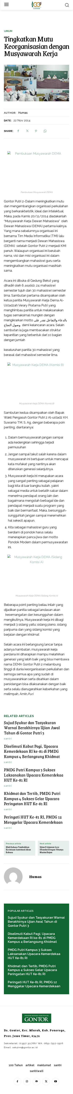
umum (8, 31)
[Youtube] (55, 1081)
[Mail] (36, 1081)
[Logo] (36, 5)
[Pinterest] (36, 131)
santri (8, 738)
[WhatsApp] (45, 131)
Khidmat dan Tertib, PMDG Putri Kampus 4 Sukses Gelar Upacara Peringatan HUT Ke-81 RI (32, 798)
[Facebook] (18, 131)
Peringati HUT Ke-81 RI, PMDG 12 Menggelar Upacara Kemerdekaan (33, 819)
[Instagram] (27, 1081)
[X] (27, 131)
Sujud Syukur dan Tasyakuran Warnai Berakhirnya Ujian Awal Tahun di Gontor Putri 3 (32, 727)
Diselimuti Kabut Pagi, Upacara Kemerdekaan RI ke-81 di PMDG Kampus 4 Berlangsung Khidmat (32, 751)
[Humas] (15, 876)
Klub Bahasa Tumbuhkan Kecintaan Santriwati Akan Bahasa (18, 850)
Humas (23, 112)
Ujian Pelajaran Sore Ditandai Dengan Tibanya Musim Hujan (51, 850)
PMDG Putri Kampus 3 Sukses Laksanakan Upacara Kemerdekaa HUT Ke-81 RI (33, 774)
